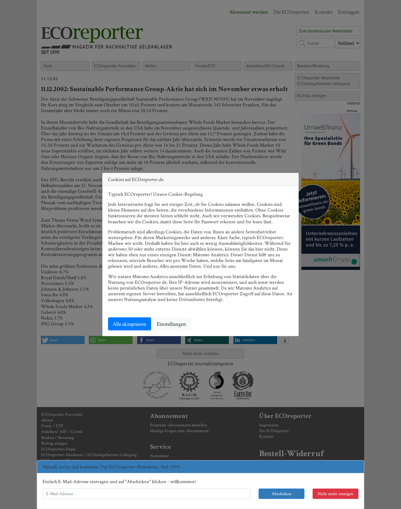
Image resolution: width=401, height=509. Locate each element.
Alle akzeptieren (129, 323)
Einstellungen (171, 323)
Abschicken (281, 493)
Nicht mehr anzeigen (335, 493)
